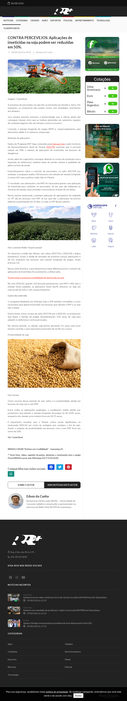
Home (68, 659)
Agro (45, 20)
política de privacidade (57, 691)
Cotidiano (22, 20)
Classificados (12, 28)
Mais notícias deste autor (62, 485)
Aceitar (78, 695)
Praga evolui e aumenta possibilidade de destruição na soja (36, 277)
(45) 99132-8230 (18, 556)
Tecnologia (103, 20)
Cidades (34, 20)
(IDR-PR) (50, 147)
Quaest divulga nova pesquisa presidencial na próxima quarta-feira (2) (57, 623)
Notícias (8, 20)
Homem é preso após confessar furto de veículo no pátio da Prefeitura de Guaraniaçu (65, 597)
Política (26, 620)
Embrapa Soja (58, 144)
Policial (68, 20)
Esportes (55, 20)
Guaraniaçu (27, 594)
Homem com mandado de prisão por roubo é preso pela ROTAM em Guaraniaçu (61, 610)
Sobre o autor (26, 485)
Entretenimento (84, 20)
